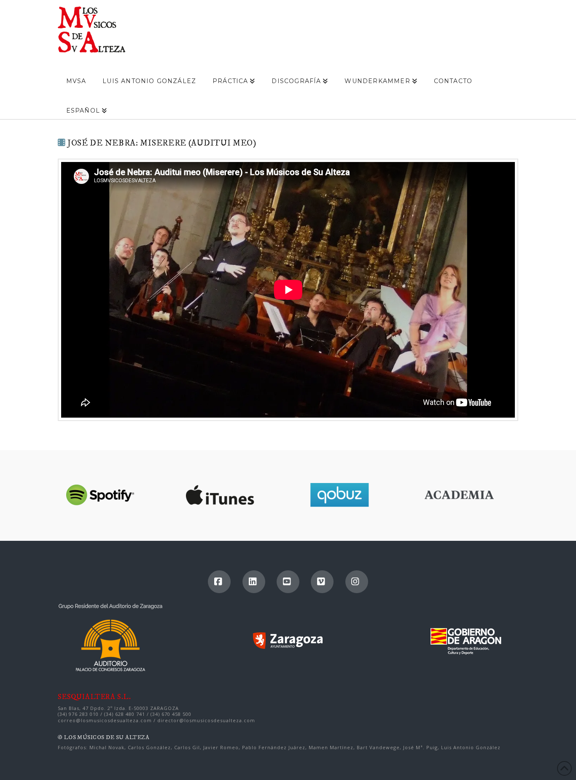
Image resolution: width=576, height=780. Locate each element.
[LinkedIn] (253, 581)
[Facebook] (219, 581)
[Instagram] (356, 581)
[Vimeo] (322, 581)
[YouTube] (288, 581)
